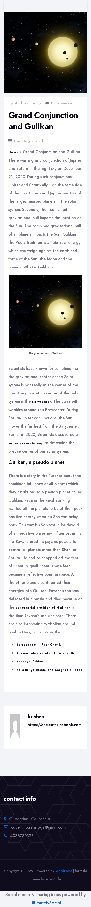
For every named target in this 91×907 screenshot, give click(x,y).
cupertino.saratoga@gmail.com (38, 827)
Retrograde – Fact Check (38, 644)
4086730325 (21, 836)
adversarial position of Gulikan (43, 607)
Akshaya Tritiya (29, 661)
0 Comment (62, 103)
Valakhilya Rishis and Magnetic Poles (49, 670)
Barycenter (41, 402)
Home (13, 152)
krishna (28, 103)
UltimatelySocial (45, 903)
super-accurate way (25, 443)
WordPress (63, 871)
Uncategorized (29, 141)
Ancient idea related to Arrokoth (45, 653)
